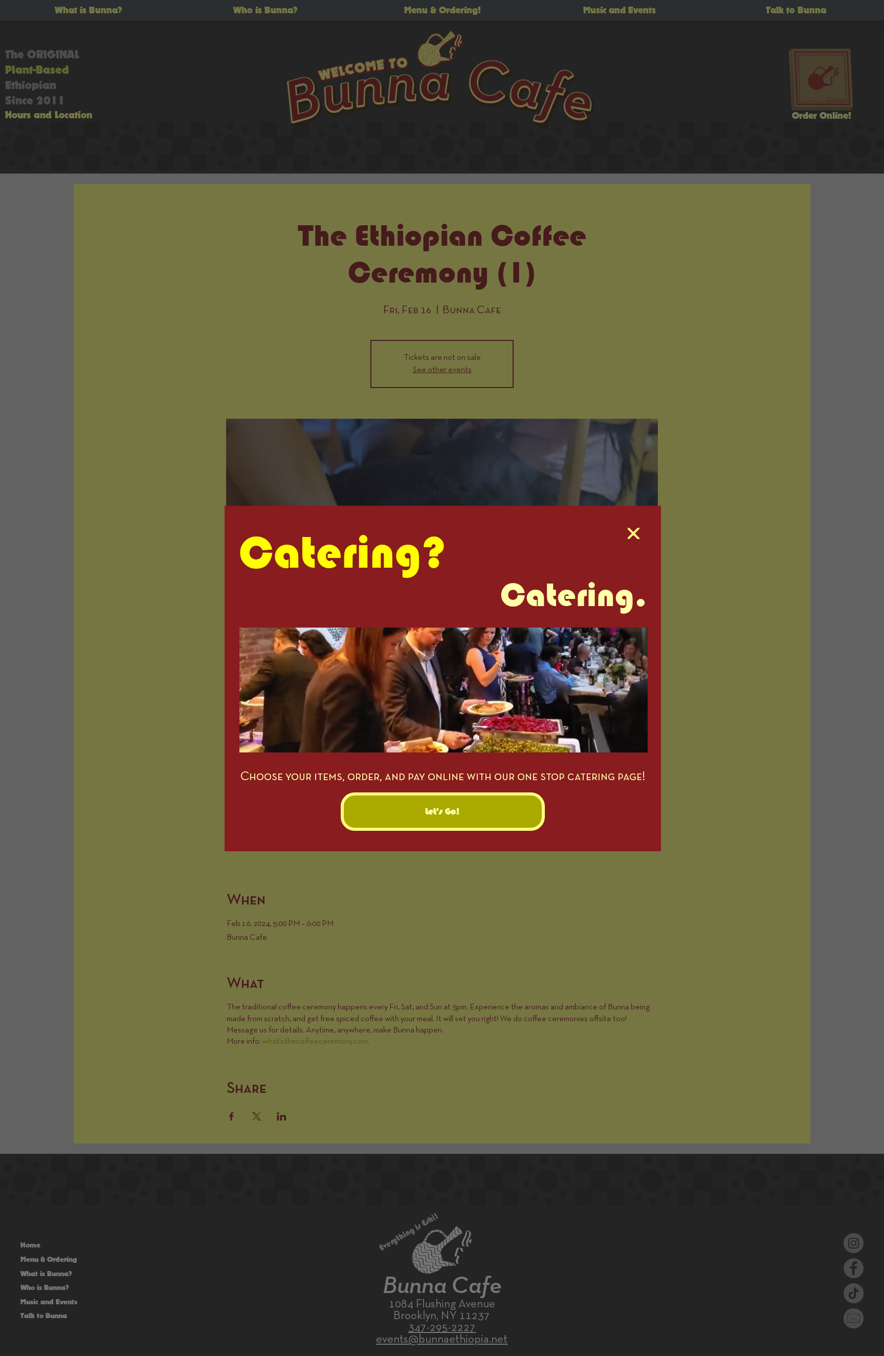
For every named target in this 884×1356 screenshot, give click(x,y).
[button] (633, 534)
